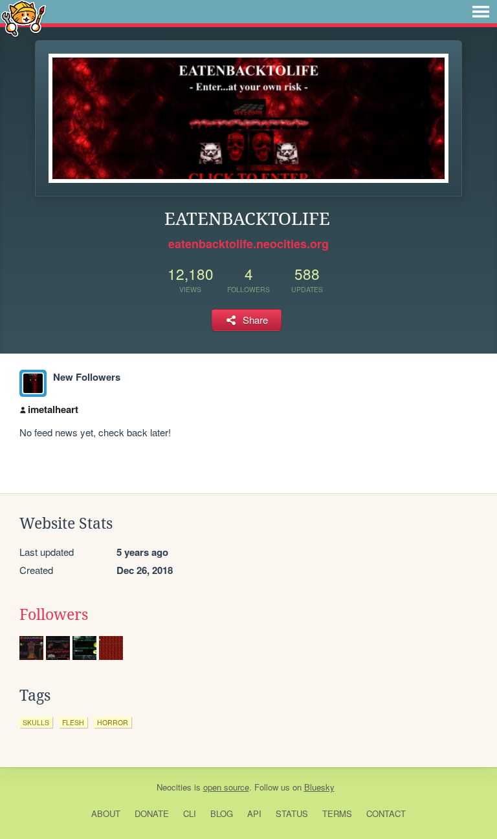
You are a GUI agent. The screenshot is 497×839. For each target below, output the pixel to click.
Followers (53, 614)
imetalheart (53, 409)
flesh (73, 722)
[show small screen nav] (481, 11)
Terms (337, 813)
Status (292, 813)
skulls (36, 722)
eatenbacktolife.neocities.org (248, 243)
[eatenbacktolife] (33, 383)
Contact (386, 813)
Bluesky (319, 787)
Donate (152, 813)
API (254, 813)
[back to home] (23, 18)
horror (112, 722)
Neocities (174, 787)
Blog (221, 813)
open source (226, 787)
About (105, 813)
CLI (189, 813)
